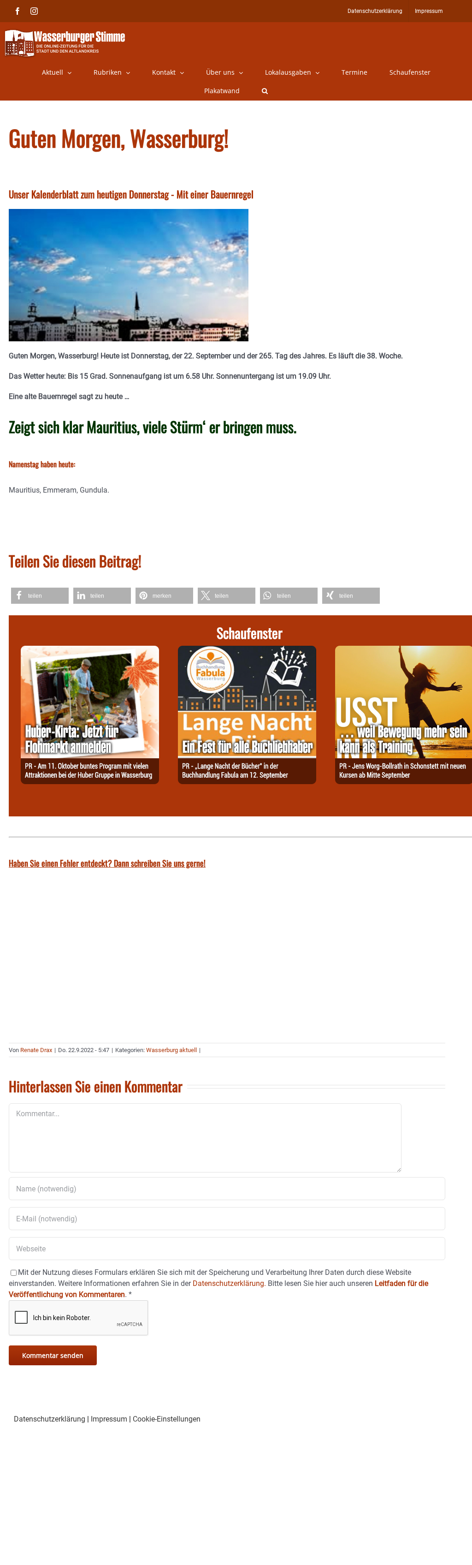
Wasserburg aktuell (171, 1050)
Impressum (109, 1419)
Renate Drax (36, 1050)
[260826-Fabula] (247, 651)
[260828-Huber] (90, 651)
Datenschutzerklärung (49, 1419)
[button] (265, 91)
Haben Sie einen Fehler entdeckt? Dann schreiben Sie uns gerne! (107, 863)
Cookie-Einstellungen (167, 1419)
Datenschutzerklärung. (229, 1283)
